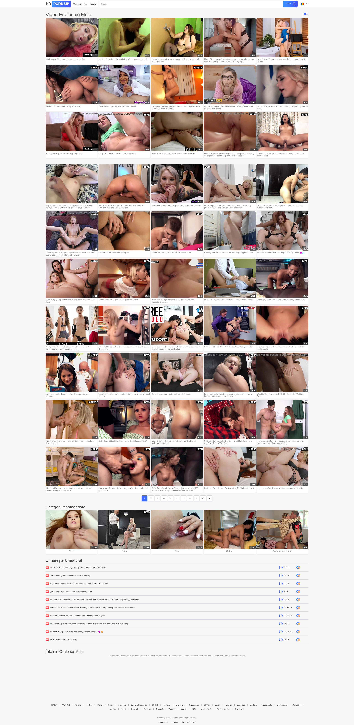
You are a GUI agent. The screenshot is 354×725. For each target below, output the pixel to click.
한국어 (155, 705)
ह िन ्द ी (206, 709)
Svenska (147, 709)
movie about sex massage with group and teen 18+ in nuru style (78, 567)
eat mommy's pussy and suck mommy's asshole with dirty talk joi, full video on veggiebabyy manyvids (94, 599)
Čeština (253, 705)
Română (166, 705)
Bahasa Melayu (223, 709)
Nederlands (267, 705)
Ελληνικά (241, 705)
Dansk (100, 705)
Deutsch (134, 709)
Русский (159, 709)
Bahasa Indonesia (139, 705)
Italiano (78, 705)
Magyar (184, 709)
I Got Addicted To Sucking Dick (63, 640)
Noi (85, 4)
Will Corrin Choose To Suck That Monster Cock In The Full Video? (79, 583)
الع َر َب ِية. (179, 705)
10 (203, 498)
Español (171, 709)
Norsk (123, 709)
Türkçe (89, 705)
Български (240, 709)
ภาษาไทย (66, 705)
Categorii (77, 4)
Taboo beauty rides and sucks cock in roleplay (70, 575)
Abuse (175, 722)
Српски (112, 709)
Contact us (163, 722)
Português (296, 705)
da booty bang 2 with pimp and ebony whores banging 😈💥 (76, 632)
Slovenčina (194, 705)
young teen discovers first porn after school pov (71, 591)
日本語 (207, 705)
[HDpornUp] (58, 4)
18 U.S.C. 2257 (188, 722)
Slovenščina (282, 705)
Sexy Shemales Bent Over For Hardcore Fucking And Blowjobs (77, 616)
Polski (110, 705)
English (229, 705)
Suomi (217, 705)
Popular (93, 4)
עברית (54, 705)
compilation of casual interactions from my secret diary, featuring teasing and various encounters (92, 607)
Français (122, 705)
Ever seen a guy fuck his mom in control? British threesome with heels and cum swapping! (89, 624)
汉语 (194, 709)
